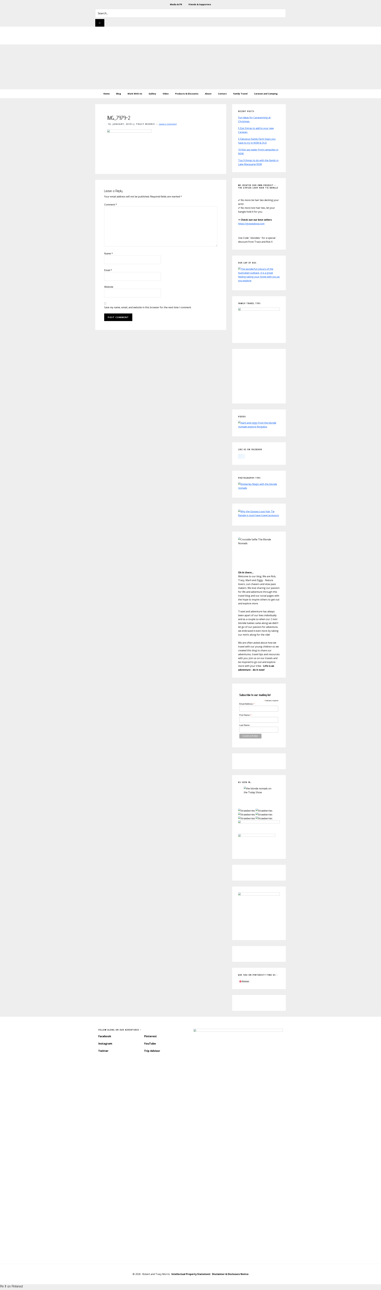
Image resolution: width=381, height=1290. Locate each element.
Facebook (104, 1036)
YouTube (150, 1043)
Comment (110, 204)
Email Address (246, 704)
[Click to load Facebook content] (241, 456)
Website (108, 286)
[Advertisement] (190, 67)
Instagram (105, 1043)
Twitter (103, 1051)
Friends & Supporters (200, 4)
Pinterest (150, 1036)
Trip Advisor (152, 1051)
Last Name (244, 725)
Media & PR (176, 4)
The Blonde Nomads (188, 36)
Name (108, 253)
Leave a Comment (168, 124)
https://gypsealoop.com (251, 223)
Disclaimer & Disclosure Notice (230, 1274)
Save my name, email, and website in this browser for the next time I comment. (147, 307)
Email (108, 270)
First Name (245, 715)
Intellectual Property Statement (190, 1274)
